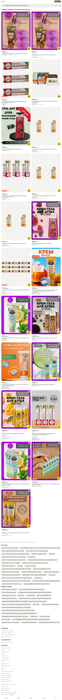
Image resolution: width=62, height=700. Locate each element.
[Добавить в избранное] (29, 13)
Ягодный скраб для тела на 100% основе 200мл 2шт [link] (44, 54)
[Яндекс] (12, 695)
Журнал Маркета (5, 690)
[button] (60, 6)
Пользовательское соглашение (8, 684)
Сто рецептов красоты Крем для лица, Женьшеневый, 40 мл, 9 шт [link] (16, 290)
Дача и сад (3, 667)
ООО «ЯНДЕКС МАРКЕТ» (10, 692)
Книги (2, 669)
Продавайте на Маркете (6, 632)
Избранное (31, 698)
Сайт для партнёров (5, 636)
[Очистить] (56, 5)
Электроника (4, 655)
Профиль (56, 698)
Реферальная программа (7, 642)
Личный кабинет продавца (7, 630)
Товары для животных (6, 675)
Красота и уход (4, 663)
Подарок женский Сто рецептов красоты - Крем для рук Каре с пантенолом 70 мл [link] (15, 385)
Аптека (2, 661)
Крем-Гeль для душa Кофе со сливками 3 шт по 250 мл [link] (44, 337)
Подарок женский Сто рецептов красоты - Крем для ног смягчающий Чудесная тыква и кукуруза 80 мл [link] (45, 290)
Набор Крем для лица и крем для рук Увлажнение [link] (43, 384)
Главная (6, 698)
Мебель (3, 650)
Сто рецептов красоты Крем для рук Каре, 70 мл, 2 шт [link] (44, 149)
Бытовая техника (5, 651)
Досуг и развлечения (6, 648)
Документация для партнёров (8, 634)
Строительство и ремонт (6, 677)
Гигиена (3, 653)
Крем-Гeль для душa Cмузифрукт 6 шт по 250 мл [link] (13, 433)
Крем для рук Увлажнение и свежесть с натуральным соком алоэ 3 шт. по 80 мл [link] (15, 484)
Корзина (43, 698)
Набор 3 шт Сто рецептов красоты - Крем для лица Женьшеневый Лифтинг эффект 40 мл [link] (43, 434)
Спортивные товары (5, 673)
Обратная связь (4, 686)
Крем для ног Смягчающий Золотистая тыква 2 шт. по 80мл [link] (15, 532)
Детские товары (5, 679)
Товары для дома (5, 659)
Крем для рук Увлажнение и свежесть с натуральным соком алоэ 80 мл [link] (15, 338)
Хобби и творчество (5, 665)
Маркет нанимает (5, 688)
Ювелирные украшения (6, 681)
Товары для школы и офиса (7, 671)
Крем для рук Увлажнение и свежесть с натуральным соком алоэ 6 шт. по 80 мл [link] (45, 484)
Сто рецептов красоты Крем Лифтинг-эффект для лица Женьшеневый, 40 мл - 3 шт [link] (14, 102)
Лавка (18, 698)
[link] (10, 548)
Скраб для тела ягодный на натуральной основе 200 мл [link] (14, 53)
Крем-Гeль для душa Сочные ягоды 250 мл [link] (11, 149)
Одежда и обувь (5, 657)
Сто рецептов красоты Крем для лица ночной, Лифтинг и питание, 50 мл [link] (45, 102)
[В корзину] (29, 48)
